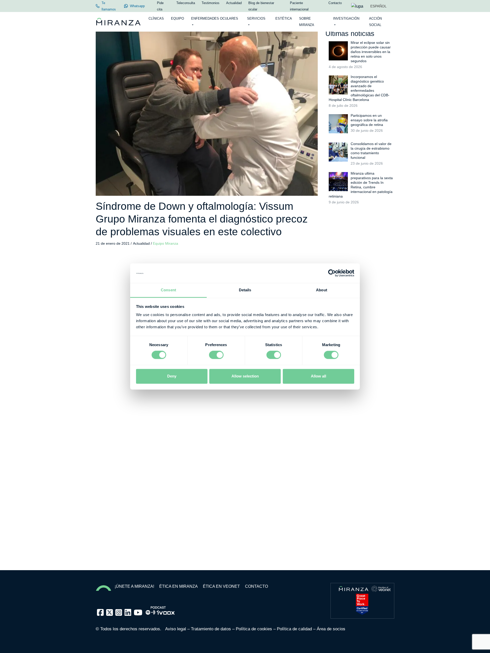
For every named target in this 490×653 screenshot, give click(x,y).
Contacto (256, 586)
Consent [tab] (168, 290)
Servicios (256, 18)
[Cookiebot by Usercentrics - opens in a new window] (332, 273)
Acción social (375, 22)
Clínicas (156, 18)
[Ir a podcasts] (160, 609)
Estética (283, 18)
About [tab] (321, 290)
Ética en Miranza (178, 586)
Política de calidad (294, 628)
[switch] (216, 355)
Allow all (318, 376)
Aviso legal (175, 628)
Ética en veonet (221, 586)
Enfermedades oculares (214, 18)
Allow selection (245, 376)
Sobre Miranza (306, 22)
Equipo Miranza (165, 243)
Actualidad (142, 243)
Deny (171, 376)
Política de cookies (254, 628)
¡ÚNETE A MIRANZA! (134, 586)
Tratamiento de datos (211, 628)
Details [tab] (245, 290)
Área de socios (331, 628)
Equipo (177, 18)
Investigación (346, 18)
